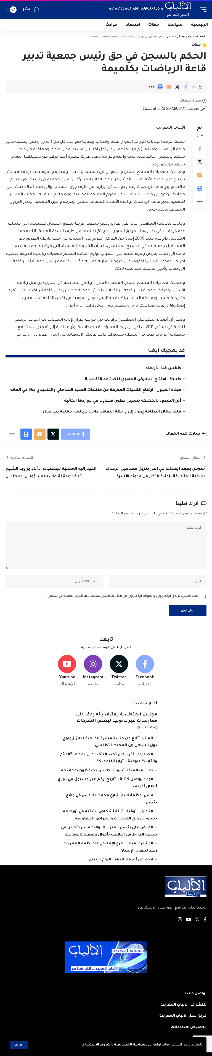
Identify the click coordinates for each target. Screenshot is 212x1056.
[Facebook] (144, 671)
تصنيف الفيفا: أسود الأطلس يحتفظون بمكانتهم (106, 771)
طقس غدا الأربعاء (163, 368)
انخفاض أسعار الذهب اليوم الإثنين (121, 860)
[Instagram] (93, 671)
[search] (36, 9)
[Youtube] (67, 671)
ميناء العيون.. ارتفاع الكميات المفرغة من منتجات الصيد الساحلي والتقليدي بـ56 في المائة (95, 390)
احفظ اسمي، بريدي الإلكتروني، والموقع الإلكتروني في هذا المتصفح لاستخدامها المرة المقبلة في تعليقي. (123, 596)
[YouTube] (188, 920)
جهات (196, 45)
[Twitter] (119, 671)
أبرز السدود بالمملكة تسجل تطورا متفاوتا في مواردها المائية (122, 401)
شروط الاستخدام (95, 1045)
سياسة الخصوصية (129, 1045)
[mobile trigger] (201, 9)
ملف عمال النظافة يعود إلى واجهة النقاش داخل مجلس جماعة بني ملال (112, 412)
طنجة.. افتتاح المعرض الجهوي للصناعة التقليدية (133, 379)
